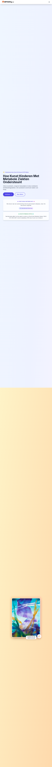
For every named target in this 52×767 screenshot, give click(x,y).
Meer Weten (20, 194)
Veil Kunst (7, 194)
